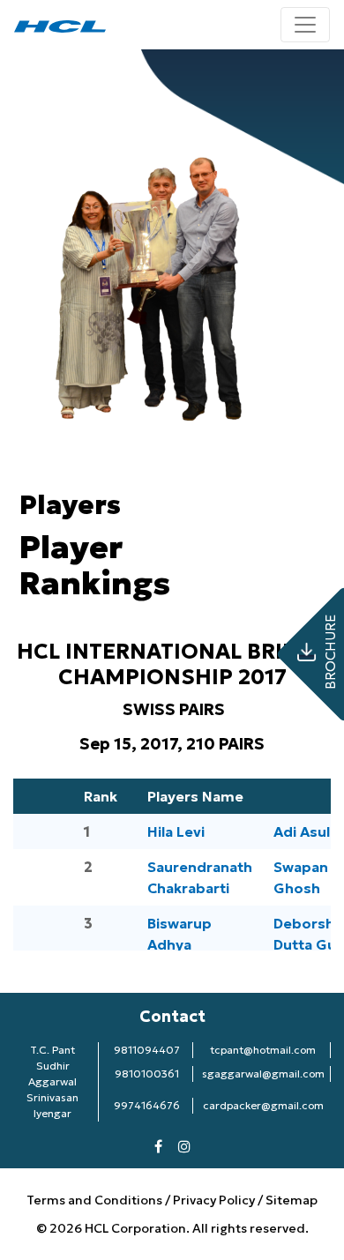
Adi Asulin (307, 831)
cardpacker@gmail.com (263, 1105)
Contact (172, 1016)
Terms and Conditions (95, 1200)
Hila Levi (176, 831)
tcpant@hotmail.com (263, 1049)
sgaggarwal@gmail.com (263, 1073)
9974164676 (147, 1105)
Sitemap (291, 1200)
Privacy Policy (214, 1200)
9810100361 (147, 1073)
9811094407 (147, 1049)
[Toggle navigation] (305, 24)
